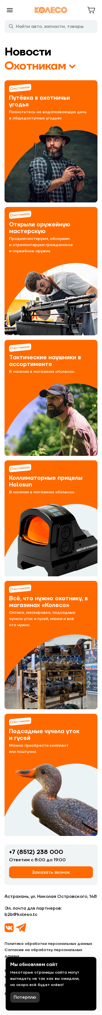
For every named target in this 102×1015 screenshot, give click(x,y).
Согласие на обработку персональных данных (43, 953)
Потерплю (25, 997)
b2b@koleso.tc (21, 914)
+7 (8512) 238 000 (36, 852)
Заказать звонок (51, 872)
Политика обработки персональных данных (48, 943)
